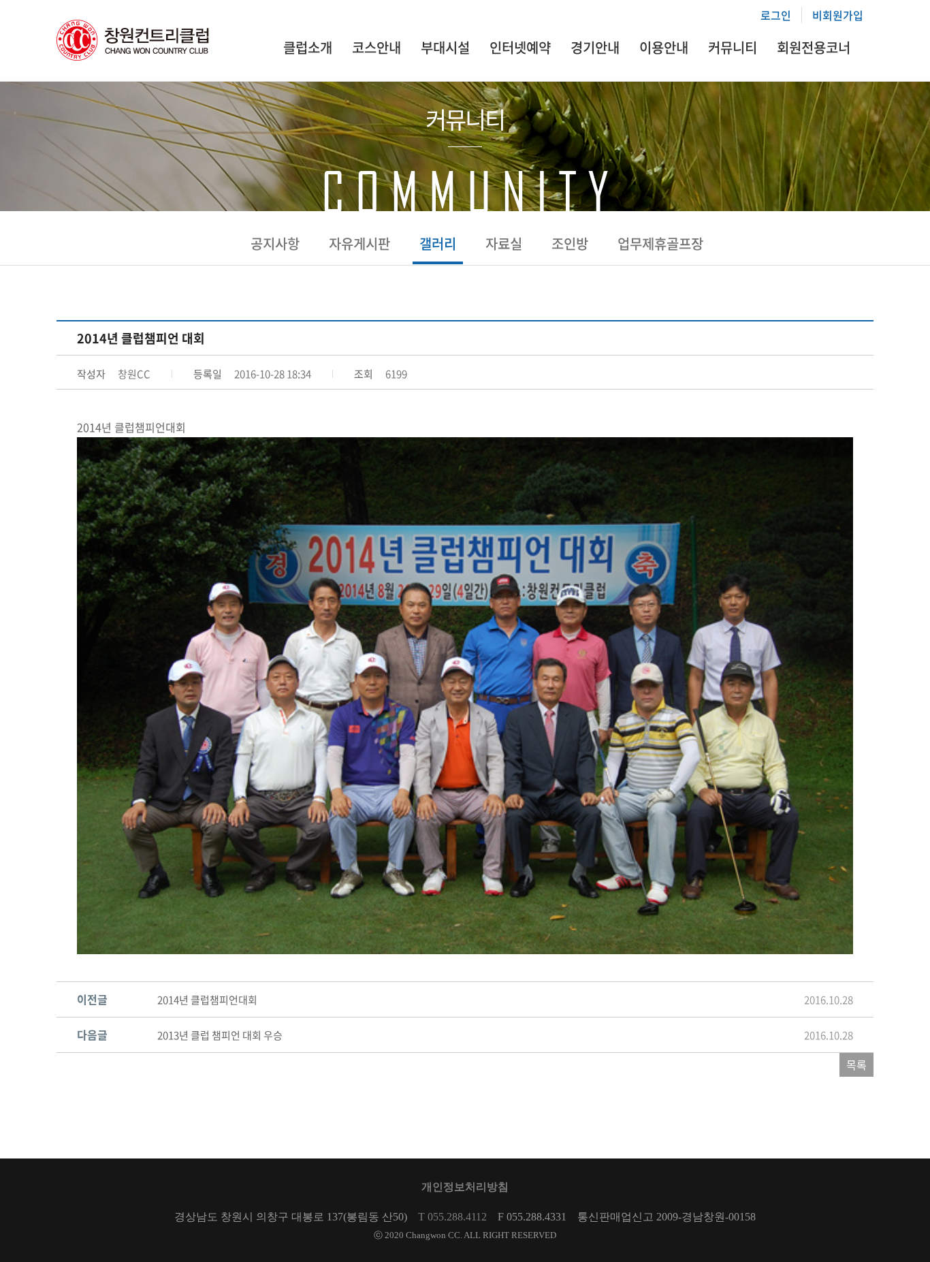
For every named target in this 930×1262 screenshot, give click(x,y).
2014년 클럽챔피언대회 (207, 999)
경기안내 (595, 47)
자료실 (503, 243)
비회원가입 (837, 15)
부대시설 (445, 47)
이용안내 (663, 47)
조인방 (569, 243)
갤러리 (437, 243)
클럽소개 (307, 47)
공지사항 (275, 243)
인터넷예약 (520, 47)
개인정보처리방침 (465, 1187)
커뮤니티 (732, 47)
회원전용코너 (813, 47)
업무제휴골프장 (660, 243)
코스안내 (376, 47)
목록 (856, 1064)
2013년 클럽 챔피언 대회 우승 (220, 1035)
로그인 (775, 15)
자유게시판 (359, 243)
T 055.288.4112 (452, 1216)
